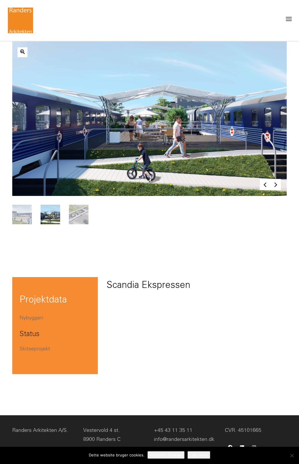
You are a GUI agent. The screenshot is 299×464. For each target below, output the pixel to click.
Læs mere (199, 455)
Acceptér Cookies (166, 455)
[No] (292, 455)
